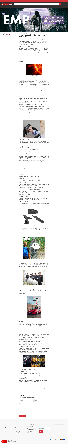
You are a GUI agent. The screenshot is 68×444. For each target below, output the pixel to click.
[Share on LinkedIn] (7, 34)
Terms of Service (17, 431)
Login (63, 7)
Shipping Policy (17, 428)
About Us (4, 430)
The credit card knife (43, 203)
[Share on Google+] (6, 34)
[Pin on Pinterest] (9, 34)
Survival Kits (4, 427)
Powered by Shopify (13, 441)
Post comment (22, 416)
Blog (10, 7)
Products (6, 7)
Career (16, 434)
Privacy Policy (17, 430)
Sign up (41, 431)
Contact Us (14, 7)
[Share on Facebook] (3, 34)
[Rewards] (4, 441)
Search (16, 424)
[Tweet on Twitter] (5, 34)
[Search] (60, 4)
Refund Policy (17, 427)
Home (2, 7)
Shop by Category (5, 428)
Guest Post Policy (17, 432)
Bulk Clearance (20, 7)
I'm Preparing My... (6, 426)
